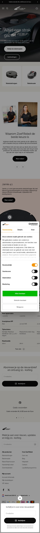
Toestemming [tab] (7, 230)
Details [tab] (20, 230)
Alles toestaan (20, 293)
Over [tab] (33, 230)
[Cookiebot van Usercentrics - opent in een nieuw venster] (29, 224)
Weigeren (20, 307)
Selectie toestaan (20, 300)
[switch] (35, 271)
